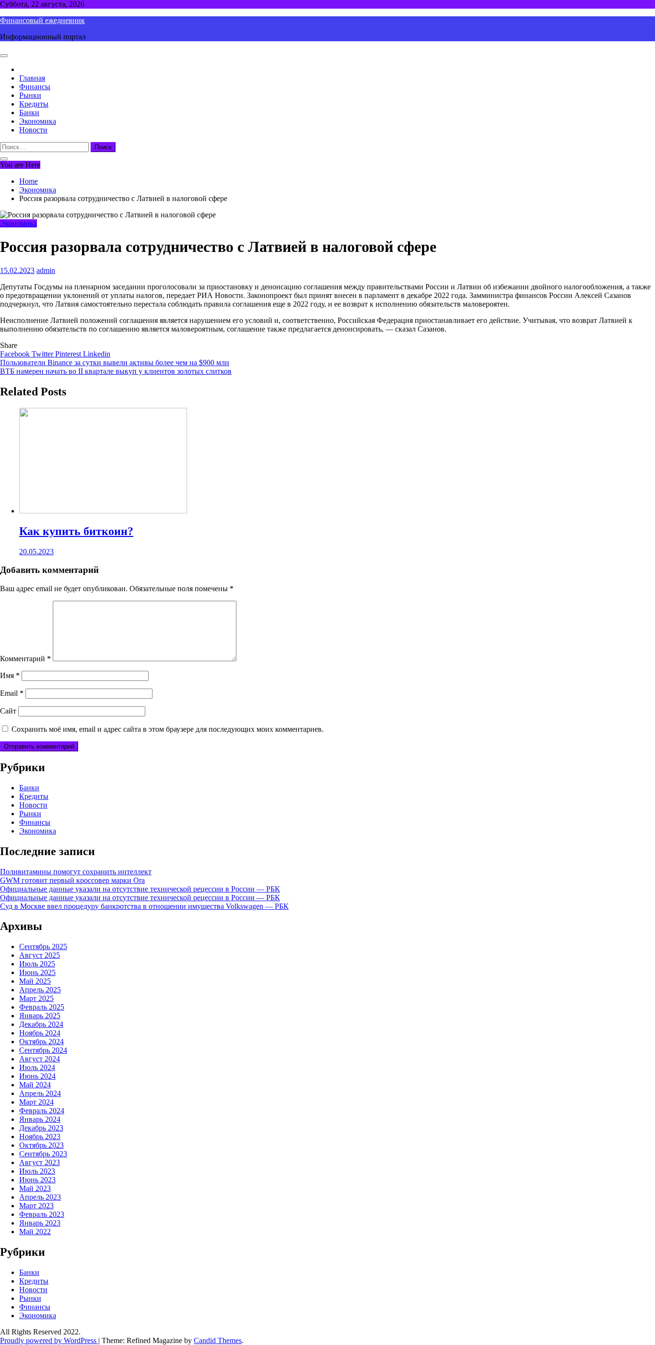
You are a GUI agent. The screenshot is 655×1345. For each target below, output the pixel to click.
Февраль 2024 (41, 1111)
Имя (10, 675)
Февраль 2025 (41, 1007)
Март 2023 (36, 1206)
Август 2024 (39, 1059)
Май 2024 (35, 1085)
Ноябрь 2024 (39, 1033)
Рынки (30, 95)
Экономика (37, 121)
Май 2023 (35, 1188)
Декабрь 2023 (41, 1128)
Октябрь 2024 (41, 1041)
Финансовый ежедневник (42, 20)
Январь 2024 (39, 1119)
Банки (29, 112)
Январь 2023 (39, 1223)
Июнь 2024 (37, 1076)
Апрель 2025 (40, 990)
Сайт (8, 711)
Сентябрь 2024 (43, 1050)
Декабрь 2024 (41, 1024)
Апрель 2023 (40, 1197)
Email (11, 693)
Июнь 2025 (37, 972)
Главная (32, 78)
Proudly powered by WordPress (49, 1340)
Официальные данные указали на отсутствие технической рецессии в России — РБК (140, 889)
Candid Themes (218, 1340)
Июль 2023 (37, 1171)
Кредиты (33, 104)
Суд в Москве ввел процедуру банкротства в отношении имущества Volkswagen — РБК (144, 906)
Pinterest (69, 354)
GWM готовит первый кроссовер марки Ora (72, 880)
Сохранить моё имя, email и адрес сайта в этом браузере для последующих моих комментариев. (168, 729)
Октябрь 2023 (41, 1145)
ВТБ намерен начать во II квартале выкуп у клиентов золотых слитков (116, 371)
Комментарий (25, 659)
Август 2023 (39, 1162)
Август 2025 (39, 955)
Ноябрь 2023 (39, 1136)
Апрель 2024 (40, 1093)
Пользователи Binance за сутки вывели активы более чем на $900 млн (114, 362)
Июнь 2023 (37, 1180)
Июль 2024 (37, 1067)
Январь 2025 (39, 1016)
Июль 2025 (37, 964)
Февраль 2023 (41, 1214)
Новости (33, 130)
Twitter (43, 354)
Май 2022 (35, 1231)
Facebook (16, 354)
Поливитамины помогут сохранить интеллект (76, 872)
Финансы (34, 87)
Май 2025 (35, 981)
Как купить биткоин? (76, 531)
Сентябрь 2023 (43, 1154)
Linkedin (96, 354)
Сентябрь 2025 (43, 946)
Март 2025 (36, 998)
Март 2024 (36, 1102)
